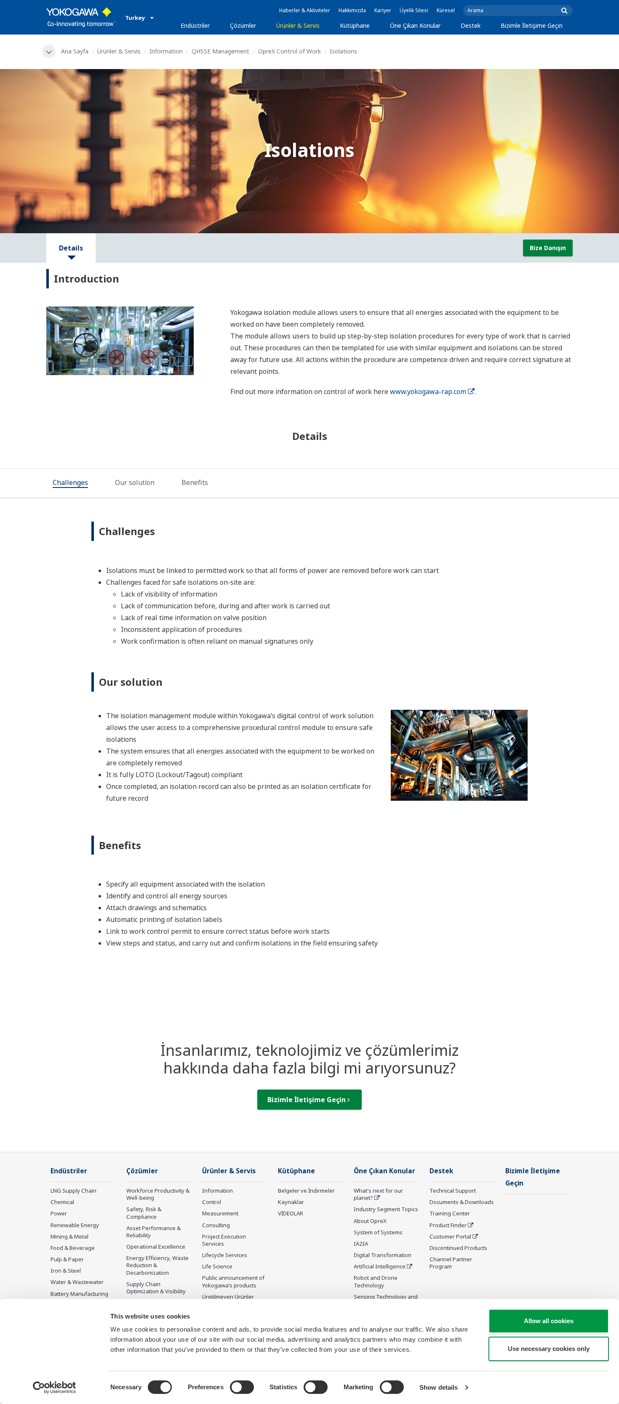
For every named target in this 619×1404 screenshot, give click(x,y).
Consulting (216, 1225)
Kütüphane (355, 25)
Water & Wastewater (77, 1282)
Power (59, 1213)
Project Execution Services (224, 1240)
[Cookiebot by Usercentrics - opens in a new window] (54, 1387)
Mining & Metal (69, 1236)
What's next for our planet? (378, 1194)
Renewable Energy (75, 1225)
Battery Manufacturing (79, 1293)
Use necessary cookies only (549, 1348)
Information (166, 51)
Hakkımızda (352, 10)
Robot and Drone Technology (376, 1281)
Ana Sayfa (74, 51)
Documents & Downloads (462, 1202)
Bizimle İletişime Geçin (532, 25)
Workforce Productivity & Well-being (157, 1194)
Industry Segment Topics (386, 1209)
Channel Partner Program (451, 1262)
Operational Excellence (155, 1246)
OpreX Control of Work (289, 51)
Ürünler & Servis (298, 25)
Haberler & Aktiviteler (304, 10)
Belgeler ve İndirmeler (306, 1190)
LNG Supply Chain (73, 1190)
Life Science (217, 1266)
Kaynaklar (291, 1202)
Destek (470, 25)
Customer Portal (450, 1236)
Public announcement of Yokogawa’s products (233, 1281)
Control (211, 1202)
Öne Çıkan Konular (415, 25)
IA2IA (361, 1243)
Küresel (446, 10)
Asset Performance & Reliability (153, 1231)
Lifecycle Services (224, 1255)
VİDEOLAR (290, 1213)
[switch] (242, 1387)
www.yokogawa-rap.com (428, 391)
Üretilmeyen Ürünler (228, 1296)
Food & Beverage (73, 1248)
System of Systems (378, 1232)
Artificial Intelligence (380, 1266)
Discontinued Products (458, 1248)
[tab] (70, 484)
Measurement (220, 1213)
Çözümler (243, 25)
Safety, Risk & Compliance (143, 1212)
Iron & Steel (66, 1270)
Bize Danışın (548, 248)
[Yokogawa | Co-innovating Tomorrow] (81, 17)
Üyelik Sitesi (414, 10)
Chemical (62, 1202)
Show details (438, 1387)
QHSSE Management (220, 51)
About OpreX (370, 1221)
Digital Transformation (382, 1255)
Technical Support (453, 1190)
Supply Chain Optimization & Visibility (156, 1287)
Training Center (450, 1213)
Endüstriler (195, 25)
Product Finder (448, 1225)
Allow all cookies (549, 1320)
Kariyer (382, 10)
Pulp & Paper (67, 1259)
